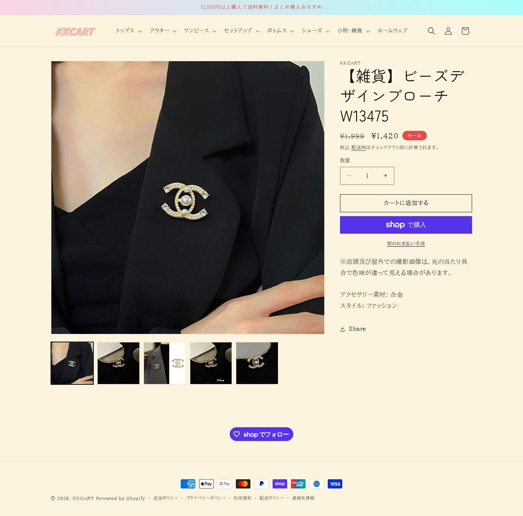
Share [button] (357, 329)
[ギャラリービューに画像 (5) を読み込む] (257, 363)
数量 (345, 160)
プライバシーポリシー (206, 498)
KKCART (83, 498)
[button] (128, 31)
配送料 (358, 147)
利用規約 (243, 498)
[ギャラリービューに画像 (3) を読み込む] (165, 363)
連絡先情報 (303, 498)
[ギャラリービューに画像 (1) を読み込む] (72, 363)
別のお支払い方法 (406, 243)
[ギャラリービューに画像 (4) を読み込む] (211, 363)
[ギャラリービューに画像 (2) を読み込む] (118, 363)
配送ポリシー (272, 498)
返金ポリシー (166, 498)
